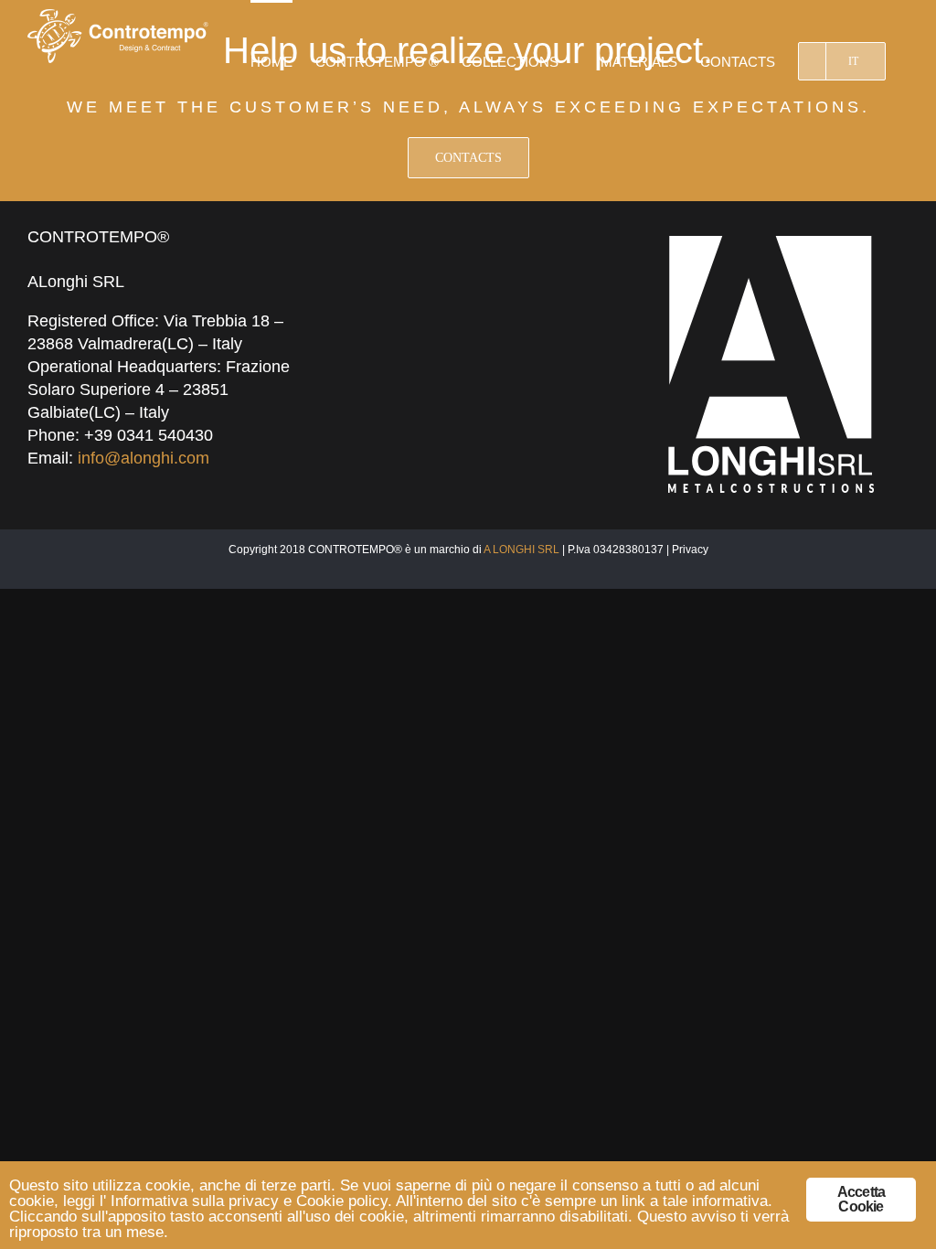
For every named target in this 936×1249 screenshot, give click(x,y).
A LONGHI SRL (521, 549)
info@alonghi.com (143, 458)
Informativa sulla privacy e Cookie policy (249, 1201)
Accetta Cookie (861, 1199)
